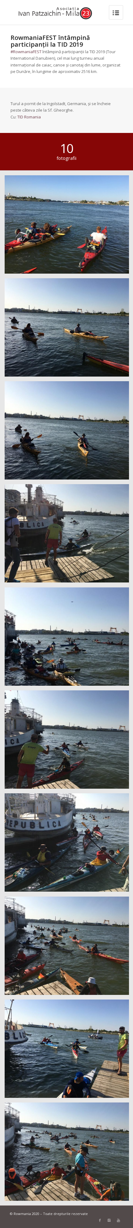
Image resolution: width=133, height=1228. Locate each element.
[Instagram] (109, 1220)
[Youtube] (118, 1220)
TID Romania (29, 117)
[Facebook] (100, 1220)
